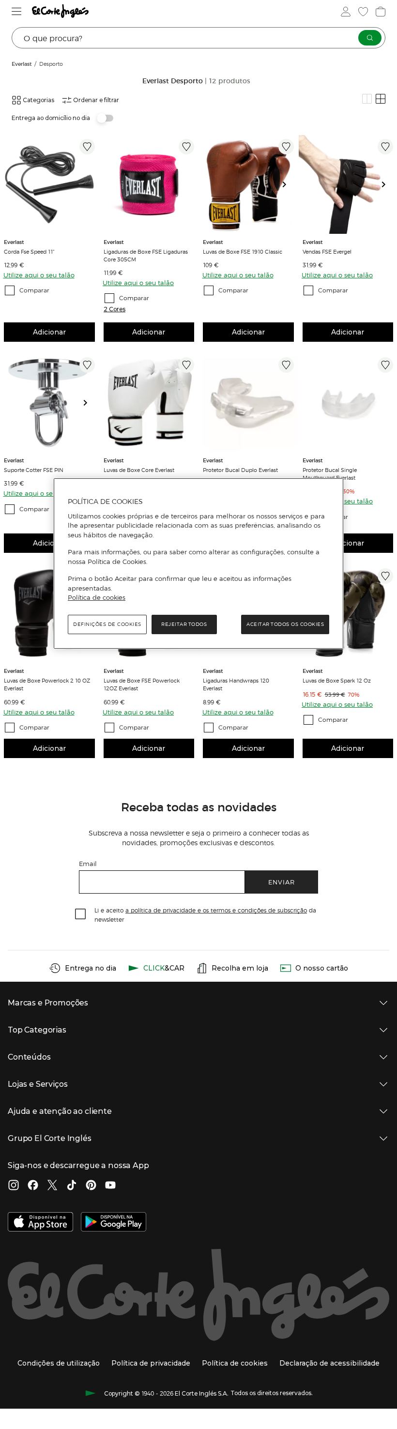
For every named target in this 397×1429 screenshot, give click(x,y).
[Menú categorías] (17, 11)
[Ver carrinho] (380, 11)
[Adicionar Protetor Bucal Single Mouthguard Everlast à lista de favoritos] (385, 365)
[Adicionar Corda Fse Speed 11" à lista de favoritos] (87, 146)
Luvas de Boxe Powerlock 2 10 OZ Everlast (47, 684)
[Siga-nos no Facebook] (33, 1186)
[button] (114, 309)
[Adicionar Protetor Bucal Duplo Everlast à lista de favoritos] (286, 365)
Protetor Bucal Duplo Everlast (240, 469)
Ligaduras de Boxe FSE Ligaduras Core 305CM (146, 255)
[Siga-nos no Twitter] (52, 1186)
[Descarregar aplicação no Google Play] (113, 1222)
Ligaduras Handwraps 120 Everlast (236, 684)
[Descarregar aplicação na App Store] (40, 1222)
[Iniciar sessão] (346, 11)
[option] (49, 184)
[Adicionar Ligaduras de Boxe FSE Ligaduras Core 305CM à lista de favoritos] (186, 146)
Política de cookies (96, 597)
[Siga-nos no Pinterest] (91, 1186)
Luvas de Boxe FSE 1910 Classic (242, 251)
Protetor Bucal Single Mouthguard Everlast (330, 473)
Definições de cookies (107, 624)
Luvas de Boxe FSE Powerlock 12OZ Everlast (142, 684)
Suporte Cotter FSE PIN (33, 469)
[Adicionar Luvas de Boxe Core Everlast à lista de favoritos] (186, 365)
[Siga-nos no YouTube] (110, 1186)
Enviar (281, 881)
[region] (198, 563)
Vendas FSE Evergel (327, 251)
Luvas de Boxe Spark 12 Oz (337, 680)
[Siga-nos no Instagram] (13, 1186)
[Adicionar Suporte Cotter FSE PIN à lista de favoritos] (87, 365)
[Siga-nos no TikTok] (71, 1186)
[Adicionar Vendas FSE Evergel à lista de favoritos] (385, 146)
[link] (49, 184)
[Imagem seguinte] (288, 184)
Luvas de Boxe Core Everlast (139, 469)
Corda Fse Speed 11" (29, 251)
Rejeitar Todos (184, 624)
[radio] (367, 99)
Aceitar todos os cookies (285, 624)
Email (88, 863)
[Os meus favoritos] (363, 11)
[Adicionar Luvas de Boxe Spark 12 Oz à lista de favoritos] (385, 576)
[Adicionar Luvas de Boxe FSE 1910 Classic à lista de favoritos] (286, 146)
